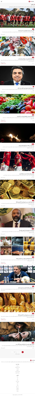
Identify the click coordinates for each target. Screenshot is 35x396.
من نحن (18, 365)
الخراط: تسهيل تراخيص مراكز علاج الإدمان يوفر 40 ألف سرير (25, 344)
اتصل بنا (17, 368)
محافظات (17, 388)
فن (33, 86)
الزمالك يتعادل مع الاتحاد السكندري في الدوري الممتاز (26, 287)
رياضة (33, 172)
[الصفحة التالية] (12, 352)
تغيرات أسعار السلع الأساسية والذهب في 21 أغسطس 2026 (25, 258)
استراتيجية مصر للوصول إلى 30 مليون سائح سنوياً (26, 230)
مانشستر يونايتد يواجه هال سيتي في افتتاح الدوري (26, 173)
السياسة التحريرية (17, 371)
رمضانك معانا (17, 381)
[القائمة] (1, 1)
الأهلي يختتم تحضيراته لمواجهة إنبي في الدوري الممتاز (26, 30)
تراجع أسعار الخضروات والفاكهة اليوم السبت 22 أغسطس (25, 116)
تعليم (17, 379)
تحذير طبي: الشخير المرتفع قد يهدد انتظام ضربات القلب (26, 88)
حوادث (17, 385)
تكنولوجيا (17, 389)
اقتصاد (33, 57)
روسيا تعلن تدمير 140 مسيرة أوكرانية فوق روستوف (26, 145)
